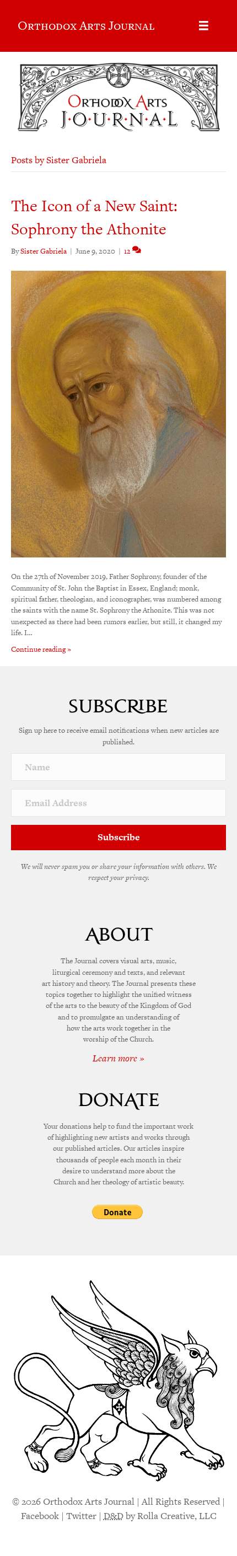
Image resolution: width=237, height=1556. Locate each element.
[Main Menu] (203, 25)
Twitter (81, 1515)
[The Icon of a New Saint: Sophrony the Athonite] (118, 414)
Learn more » (118, 1058)
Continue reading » (41, 649)
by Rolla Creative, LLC (160, 1515)
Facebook (40, 1515)
